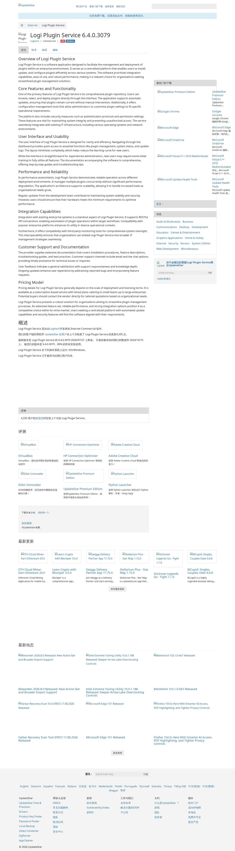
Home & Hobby (194, 238)
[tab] (23, 50)
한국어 (92, 786)
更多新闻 (117, 752)
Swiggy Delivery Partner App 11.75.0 (99, 571)
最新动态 (120, 6)
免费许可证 (194, 817)
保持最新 (27, 523)
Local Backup (27, 826)
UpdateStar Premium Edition (82, 489)
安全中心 (58, 831)
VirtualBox (25, 456)
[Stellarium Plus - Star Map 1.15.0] (134, 556)
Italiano (72, 786)
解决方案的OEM (130, 807)
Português (130, 786)
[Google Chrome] (169, 111)
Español (48, 786)
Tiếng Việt (180, 786)
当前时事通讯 (163, 278)
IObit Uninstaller (29, 485)
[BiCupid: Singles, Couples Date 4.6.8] (202, 556)
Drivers (23, 811)
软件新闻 (92, 803)
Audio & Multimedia (168, 221)
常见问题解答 (60, 807)
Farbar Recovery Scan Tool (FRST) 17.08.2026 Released (48, 738)
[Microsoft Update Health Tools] (178, 179)
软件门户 (193, 803)
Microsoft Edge (221, 127)
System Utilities (201, 243)
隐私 (55, 817)
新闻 (157, 807)
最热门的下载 (96, 6)
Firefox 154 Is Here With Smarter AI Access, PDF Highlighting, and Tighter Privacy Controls (183, 740)
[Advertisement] (83, 382)
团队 (157, 812)
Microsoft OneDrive (218, 141)
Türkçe (168, 786)
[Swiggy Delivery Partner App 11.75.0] (101, 556)
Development (200, 227)
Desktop (184, 227)
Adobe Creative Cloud (123, 456)
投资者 (158, 817)
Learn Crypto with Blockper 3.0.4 (64, 571)
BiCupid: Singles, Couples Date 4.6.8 (200, 571)
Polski (118, 786)
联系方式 (58, 812)
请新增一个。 (44, 512)
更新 (38, 418)
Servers (185, 243)
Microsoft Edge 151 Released (105, 737)
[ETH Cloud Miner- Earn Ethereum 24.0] (33, 556)
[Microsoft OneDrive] (171, 140)
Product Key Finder (30, 816)
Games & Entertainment (185, 232)
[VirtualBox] (28, 444)
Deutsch (36, 786)
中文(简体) (194, 786)
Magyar (113, 790)
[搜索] (214, 6)
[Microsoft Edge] (169, 127)
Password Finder (29, 821)
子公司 (124, 812)
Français (60, 786)
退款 (55, 826)
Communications (166, 227)
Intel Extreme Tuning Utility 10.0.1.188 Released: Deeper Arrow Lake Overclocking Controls (115, 692)
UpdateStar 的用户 (56, 334)
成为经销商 (194, 807)
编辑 (55, 50)
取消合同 (58, 822)
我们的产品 (81, 6)
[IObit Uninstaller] (32, 473)
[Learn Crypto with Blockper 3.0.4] (67, 556)
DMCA (56, 803)
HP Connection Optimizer (80, 456)
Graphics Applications (169, 238)
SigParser (25, 835)
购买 (44, 50)
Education (162, 232)
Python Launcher (120, 485)
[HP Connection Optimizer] (82, 444)
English (24, 786)
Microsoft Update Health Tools (221, 183)
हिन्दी (123, 790)
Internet (161, 243)
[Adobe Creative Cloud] (125, 444)
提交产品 (193, 822)
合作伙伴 (126, 803)
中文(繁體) (208, 786)
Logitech (34, 41)
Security (173, 243)
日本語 (82, 786)
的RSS (90, 812)
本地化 (192, 812)
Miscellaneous (189, 249)
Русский (144, 786)
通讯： (89, 774)
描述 (23, 50)
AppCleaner (26, 840)
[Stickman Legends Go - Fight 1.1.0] (168, 558)
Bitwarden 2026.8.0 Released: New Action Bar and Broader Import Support (49, 690)
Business (188, 221)
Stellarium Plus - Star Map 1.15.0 (134, 571)
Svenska (156, 786)
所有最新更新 (117, 588)
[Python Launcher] (122, 473)
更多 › (159, 204)
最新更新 (109, 6)
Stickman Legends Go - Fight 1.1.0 (166, 575)
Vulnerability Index (98, 807)
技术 (34, 50)
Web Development (167, 249)
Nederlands (106, 786)
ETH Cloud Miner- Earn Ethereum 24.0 (31, 571)
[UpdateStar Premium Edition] (83, 475)
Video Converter (29, 831)
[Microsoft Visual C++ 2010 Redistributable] (183, 156)
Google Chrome (217, 113)
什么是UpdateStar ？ (166, 803)
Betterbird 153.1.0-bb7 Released (175, 689)
